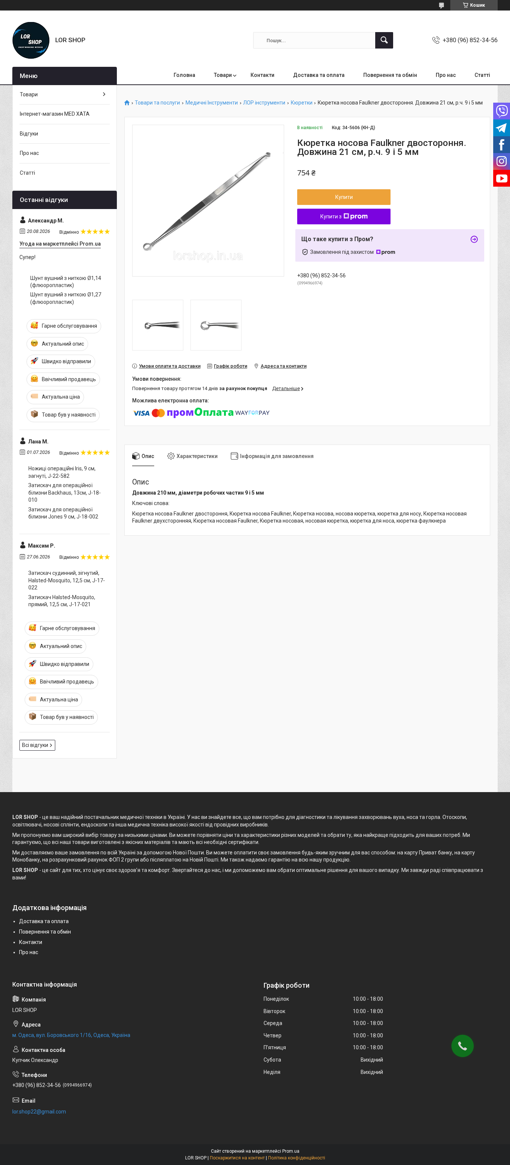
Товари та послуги (157, 103)
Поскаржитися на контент (237, 1158)
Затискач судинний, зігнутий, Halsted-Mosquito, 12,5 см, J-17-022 (66, 580)
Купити (344, 197)
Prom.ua (290, 1151)
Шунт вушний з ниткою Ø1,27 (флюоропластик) (65, 298)
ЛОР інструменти (264, 103)
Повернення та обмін (390, 75)
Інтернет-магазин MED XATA (55, 114)
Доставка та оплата (319, 75)
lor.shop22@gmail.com (39, 1112)
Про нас (446, 75)
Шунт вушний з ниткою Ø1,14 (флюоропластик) (65, 282)
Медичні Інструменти (212, 103)
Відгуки (29, 134)
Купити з (331, 216)
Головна (184, 75)
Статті (482, 75)
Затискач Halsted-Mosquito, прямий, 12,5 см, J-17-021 (61, 601)
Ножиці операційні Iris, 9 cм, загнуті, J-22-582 (62, 472)
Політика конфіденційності (296, 1158)
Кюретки (301, 103)
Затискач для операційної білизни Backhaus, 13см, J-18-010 (64, 492)
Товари (223, 75)
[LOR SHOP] (31, 40)
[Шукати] (384, 40)
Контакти (262, 75)
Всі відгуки (35, 745)
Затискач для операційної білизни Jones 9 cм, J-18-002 (63, 513)
